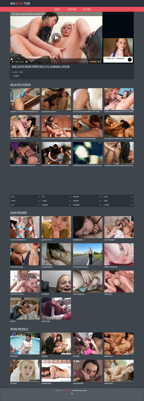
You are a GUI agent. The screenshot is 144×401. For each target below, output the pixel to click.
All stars (87, 9)
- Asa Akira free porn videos (74, 390)
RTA (72, 393)
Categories (72, 9)
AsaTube (20, 3)
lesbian (16, 76)
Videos (57, 9)
